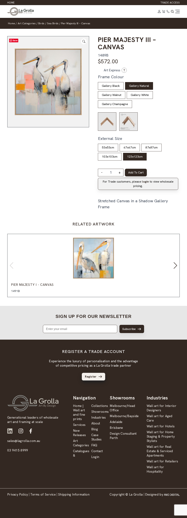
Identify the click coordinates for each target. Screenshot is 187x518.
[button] (175, 266)
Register (90, 376)
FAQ (94, 445)
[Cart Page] (163, 11)
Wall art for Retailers (162, 461)
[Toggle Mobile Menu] (177, 11)
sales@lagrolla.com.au (23, 441)
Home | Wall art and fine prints (79, 412)
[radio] (111, 86)
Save (15, 40)
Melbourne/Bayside (124, 416)
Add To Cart (136, 172)
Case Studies (96, 437)
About (95, 423)
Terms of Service (43, 494)
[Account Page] (159, 11)
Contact (97, 451)
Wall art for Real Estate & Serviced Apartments (160, 450)
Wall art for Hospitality (155, 469)
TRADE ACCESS (170, 2)
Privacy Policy (17, 494)
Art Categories (81, 443)
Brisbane (116, 428)
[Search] (172, 11)
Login (95, 457)
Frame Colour (111, 77)
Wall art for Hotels (161, 426)
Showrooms (100, 411)
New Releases (79, 432)
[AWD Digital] (172, 494)
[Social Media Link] (9, 431)
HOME (11, 2)
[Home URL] (32, 403)
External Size (110, 138)
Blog (94, 429)
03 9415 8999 (17, 450)
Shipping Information (73, 494)
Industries (98, 417)
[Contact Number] (168, 11)
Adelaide (116, 422)
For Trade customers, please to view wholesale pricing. (138, 184)
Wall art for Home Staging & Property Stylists (161, 436)
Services (79, 425)
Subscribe (129, 329)
